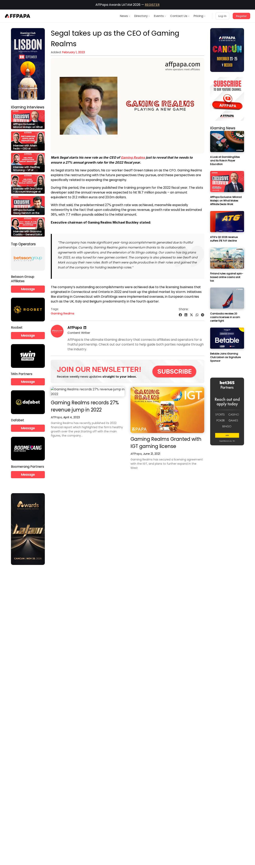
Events (159, 16)
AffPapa (75, 327)
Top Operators (23, 244)
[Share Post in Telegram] (202, 315)
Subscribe (174, 371)
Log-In (222, 16)
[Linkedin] (84, 327)
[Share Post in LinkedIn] (185, 315)
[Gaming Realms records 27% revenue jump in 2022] (88, 392)
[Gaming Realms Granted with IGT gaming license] (167, 410)
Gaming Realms (62, 313)
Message (28, 289)
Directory (141, 16)
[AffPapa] (57, 336)
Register (241, 16)
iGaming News (222, 128)
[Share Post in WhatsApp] (197, 315)
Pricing (198, 16)
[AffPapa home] (17, 16)
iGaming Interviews (27, 107)
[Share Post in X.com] (191, 315)
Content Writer (79, 333)
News (124, 16)
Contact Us (178, 16)
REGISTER (152, 4)
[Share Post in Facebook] (180, 315)
